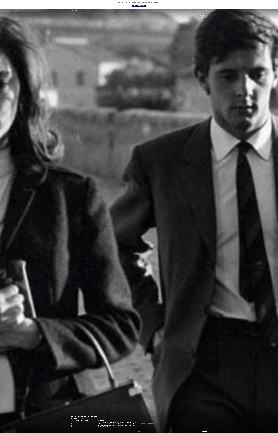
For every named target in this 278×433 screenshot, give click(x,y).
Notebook (189, 10)
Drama (72, 423)
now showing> (150, 423)
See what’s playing (139, 5)
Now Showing (180, 10)
